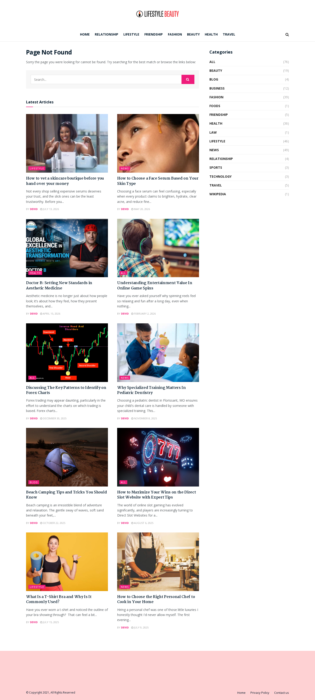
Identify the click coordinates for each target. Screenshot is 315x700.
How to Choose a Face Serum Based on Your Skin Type (157, 181)
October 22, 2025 (53, 523)
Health (211, 34)
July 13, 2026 (50, 209)
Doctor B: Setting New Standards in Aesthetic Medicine (59, 285)
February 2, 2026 (144, 313)
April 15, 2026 (51, 313)
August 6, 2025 (143, 523)
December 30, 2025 (54, 418)
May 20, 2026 (141, 209)
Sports (215, 167)
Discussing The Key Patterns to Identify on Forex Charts (66, 390)
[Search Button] (187, 79)
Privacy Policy (259, 693)
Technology (220, 176)
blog (34, 482)
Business (217, 88)
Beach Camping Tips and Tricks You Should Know (66, 495)
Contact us (281, 693)
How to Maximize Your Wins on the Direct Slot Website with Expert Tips (156, 495)
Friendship (153, 34)
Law (213, 132)
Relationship (106, 34)
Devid (34, 209)
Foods (214, 106)
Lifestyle (131, 34)
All (123, 273)
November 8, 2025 (145, 418)
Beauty (193, 34)
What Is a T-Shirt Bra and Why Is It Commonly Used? (59, 599)
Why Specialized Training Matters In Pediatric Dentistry (151, 390)
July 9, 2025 (141, 627)
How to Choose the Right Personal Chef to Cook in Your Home (156, 599)
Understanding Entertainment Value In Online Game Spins (154, 285)
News (125, 168)
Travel (229, 34)
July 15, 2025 (50, 622)
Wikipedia (217, 194)
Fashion (175, 34)
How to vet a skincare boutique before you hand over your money (65, 181)
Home (85, 34)
